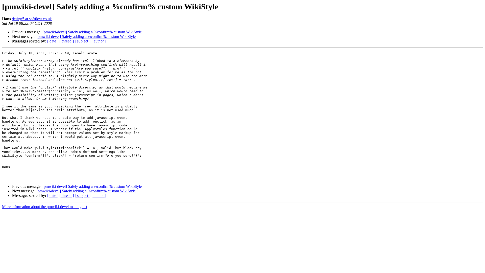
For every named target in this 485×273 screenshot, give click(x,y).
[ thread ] (66, 41)
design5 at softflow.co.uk (32, 19)
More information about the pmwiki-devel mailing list (44, 206)
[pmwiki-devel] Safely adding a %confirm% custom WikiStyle (92, 32)
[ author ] (98, 41)
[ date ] (52, 41)
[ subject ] (82, 41)
